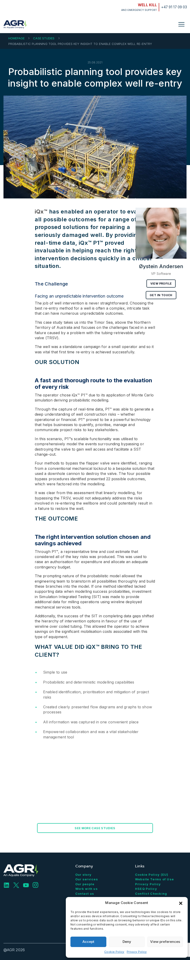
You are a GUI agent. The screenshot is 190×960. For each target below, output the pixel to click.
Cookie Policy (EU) (151, 874)
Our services (86, 879)
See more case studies (95, 828)
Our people (85, 884)
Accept (88, 941)
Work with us (86, 889)
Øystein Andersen (161, 266)
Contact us (84, 893)
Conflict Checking (151, 893)
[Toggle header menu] (181, 24)
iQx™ (41, 211)
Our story (83, 874)
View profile (161, 283)
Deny (127, 941)
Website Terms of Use (154, 879)
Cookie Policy (114, 952)
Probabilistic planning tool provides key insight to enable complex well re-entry (95, 77)
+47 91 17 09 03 (174, 7)
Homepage (16, 38)
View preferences (165, 941)
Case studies (43, 38)
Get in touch (161, 295)
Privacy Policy (137, 952)
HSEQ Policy (146, 889)
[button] (180, 902)
